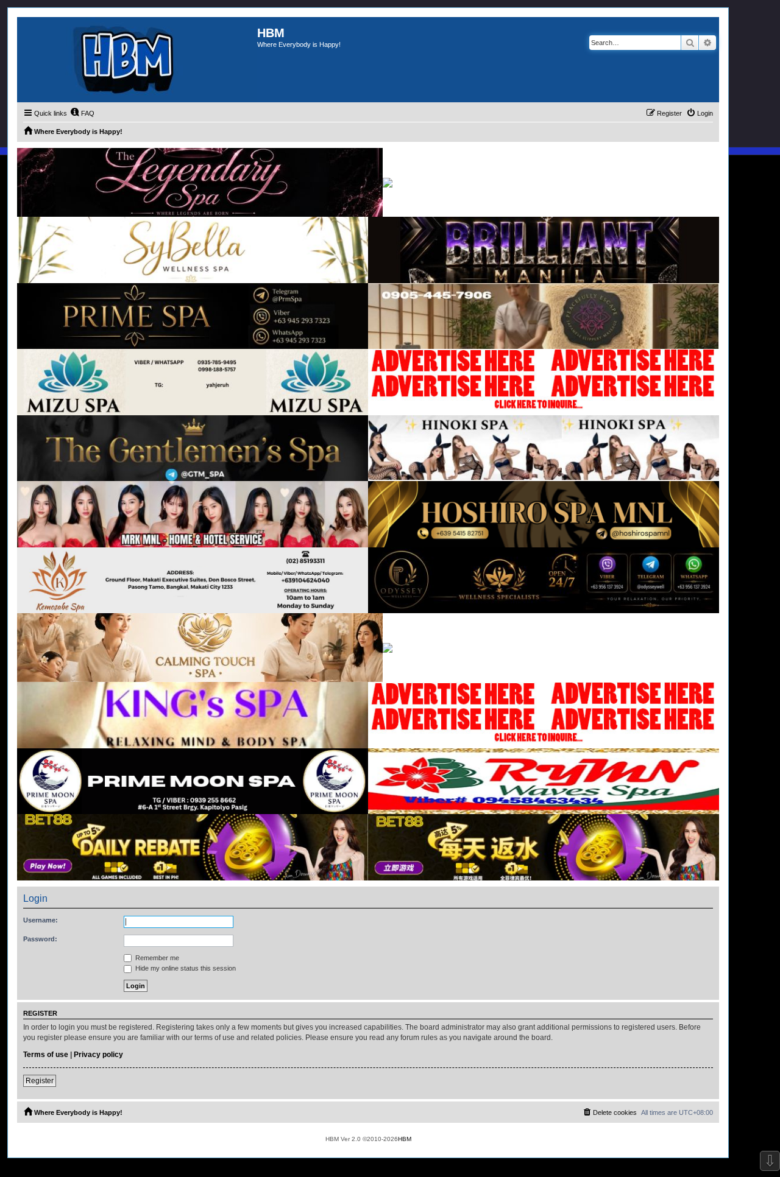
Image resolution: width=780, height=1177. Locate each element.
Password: (40, 939)
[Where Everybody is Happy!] (137, 59)
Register (40, 1081)
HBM (404, 1139)
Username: (40, 920)
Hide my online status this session (184, 968)
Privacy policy (98, 1054)
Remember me (156, 957)
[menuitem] (82, 113)
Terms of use (45, 1054)
